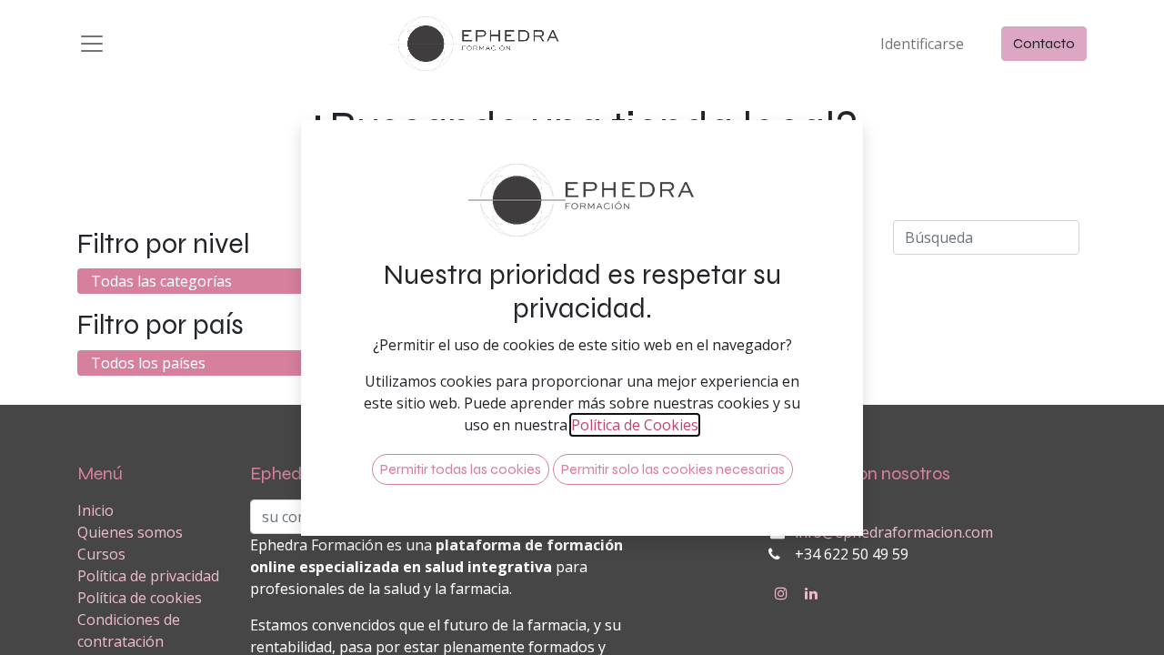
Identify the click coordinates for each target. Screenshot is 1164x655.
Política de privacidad (148, 576)
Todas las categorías (161, 281)
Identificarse (922, 44)
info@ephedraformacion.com (894, 532)
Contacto (1044, 43)
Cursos (101, 554)
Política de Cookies (634, 425)
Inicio (95, 510)
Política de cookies (139, 598)
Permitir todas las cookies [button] (460, 469)
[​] (781, 593)
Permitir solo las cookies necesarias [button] (673, 469)
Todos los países (148, 363)
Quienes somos (130, 532)
